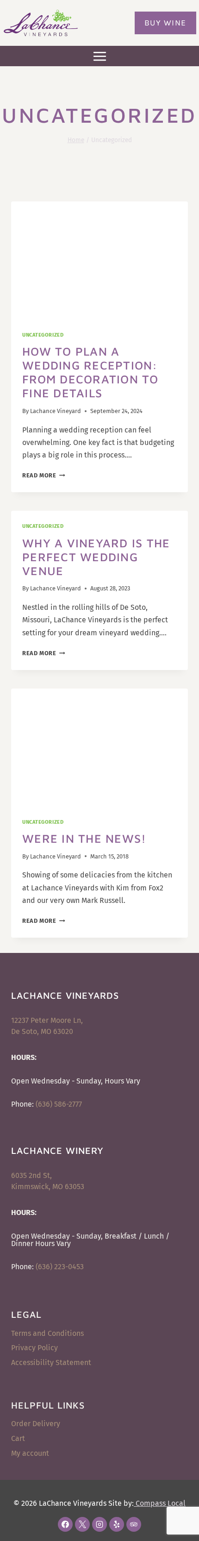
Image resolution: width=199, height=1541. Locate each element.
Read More (43, 475)
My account (30, 1453)
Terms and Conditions (47, 1333)
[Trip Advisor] (133, 1524)
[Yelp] (116, 1524)
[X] (82, 1524)
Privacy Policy (34, 1347)
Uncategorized (42, 335)
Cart (18, 1438)
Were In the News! (84, 838)
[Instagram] (99, 1524)
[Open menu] (99, 56)
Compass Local (160, 1503)
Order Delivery (35, 1423)
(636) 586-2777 (59, 1104)
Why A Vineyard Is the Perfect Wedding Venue (96, 556)
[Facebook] (65, 1524)
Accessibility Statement (51, 1362)
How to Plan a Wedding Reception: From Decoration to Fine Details (90, 372)
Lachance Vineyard (55, 410)
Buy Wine (165, 22)
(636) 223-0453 (60, 1266)
